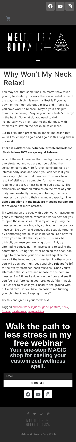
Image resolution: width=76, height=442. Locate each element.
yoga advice (36, 311)
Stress (6, 311)
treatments (19, 311)
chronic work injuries (26, 307)
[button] (38, 61)
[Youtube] (60, 6)
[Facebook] (50, 6)
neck (65, 307)
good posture (51, 307)
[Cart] (8, 18)
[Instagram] (69, 6)
